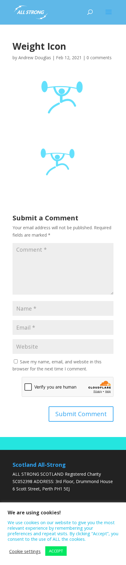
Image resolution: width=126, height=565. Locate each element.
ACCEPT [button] (56, 551)
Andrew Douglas (34, 57)
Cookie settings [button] (25, 551)
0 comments (99, 57)
